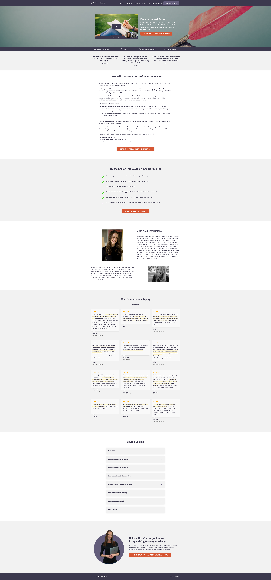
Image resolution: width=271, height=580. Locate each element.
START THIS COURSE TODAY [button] (135, 211)
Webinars (138, 3)
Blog (149, 3)
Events (144, 3)
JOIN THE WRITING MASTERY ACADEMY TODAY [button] (150, 555)
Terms (171, 576)
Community (130, 3)
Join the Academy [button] (171, 3)
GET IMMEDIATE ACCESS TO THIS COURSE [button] (156, 34)
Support (154, 3)
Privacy (177, 576)
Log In (160, 3)
